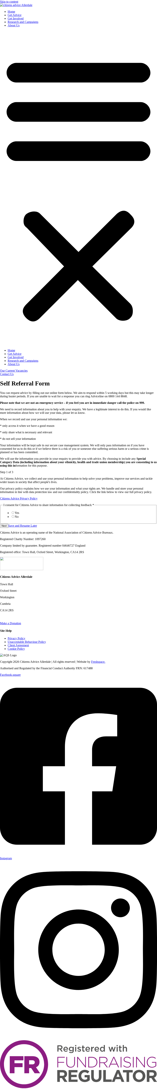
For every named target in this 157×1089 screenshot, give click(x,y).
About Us (14, 25)
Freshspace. (98, 661)
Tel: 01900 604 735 (12, 616)
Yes (17, 512)
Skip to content (9, 1)
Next (4, 525)
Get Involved (16, 18)
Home (11, 11)
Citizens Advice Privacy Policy (19, 498)
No (17, 516)
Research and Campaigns (23, 22)
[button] (78, 188)
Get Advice (14, 15)
